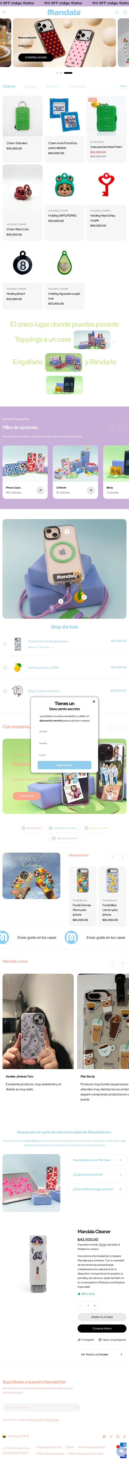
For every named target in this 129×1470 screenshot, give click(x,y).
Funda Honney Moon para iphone (82, 909)
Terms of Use (35, 1419)
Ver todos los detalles (94, 1354)
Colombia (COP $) (18, 1436)
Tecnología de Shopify (15, 1452)
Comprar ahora (102, 1328)
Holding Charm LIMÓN (43, 668)
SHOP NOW (26, 796)
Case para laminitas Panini (106, 147)
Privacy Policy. (52, 1419)
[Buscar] (117, 12)
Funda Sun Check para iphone (48, 641)
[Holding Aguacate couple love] (64, 262)
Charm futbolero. (17, 143)
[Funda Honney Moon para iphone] (83, 880)
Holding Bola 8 (16, 294)
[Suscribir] (76, 1407)
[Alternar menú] (4, 12)
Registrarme (64, 765)
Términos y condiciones (91, 1447)
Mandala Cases (22, 1448)
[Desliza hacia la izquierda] (112, 428)
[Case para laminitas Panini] (106, 116)
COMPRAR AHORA (92, 57)
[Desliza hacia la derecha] (122, 428)
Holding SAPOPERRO (62, 215)
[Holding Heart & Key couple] (106, 184)
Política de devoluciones (50, 1453)
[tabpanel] (64, 203)
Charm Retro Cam (18, 229)
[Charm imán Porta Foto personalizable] (64, 116)
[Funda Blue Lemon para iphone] (112, 880)
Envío (102, 1244)
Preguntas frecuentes (49, 1447)
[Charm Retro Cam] (23, 191)
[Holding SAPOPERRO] (64, 184)
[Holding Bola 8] (23, 262)
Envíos (70, 1447)
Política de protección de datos (85, 1453)
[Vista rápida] (38, 103)
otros (123, 86)
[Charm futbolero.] (23, 116)
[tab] (9, 86)
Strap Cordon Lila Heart (44, 691)
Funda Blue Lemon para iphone (109, 909)
